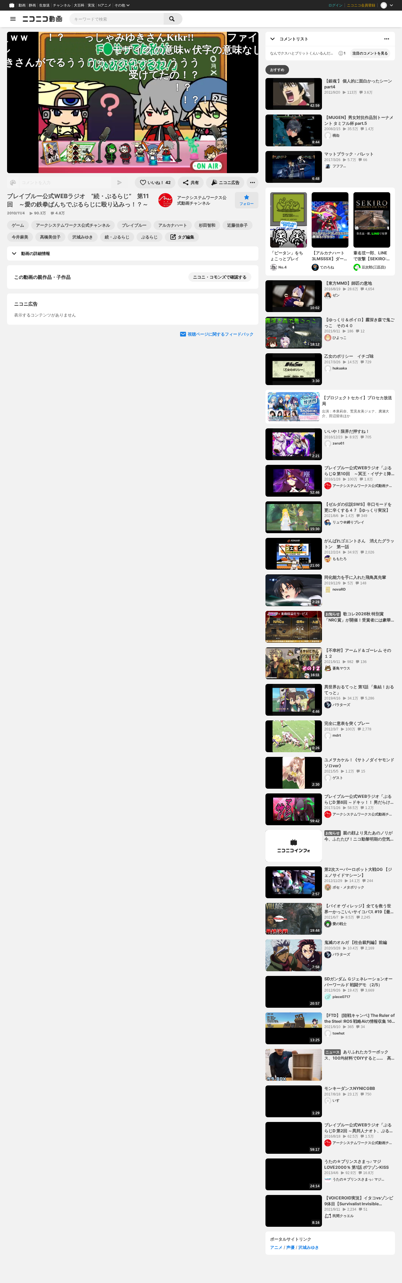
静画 (32, 5)
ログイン (335, 5)
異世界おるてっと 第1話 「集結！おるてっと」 (359, 689)
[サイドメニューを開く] (13, 19)
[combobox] (116, 19)
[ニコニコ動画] (42, 19)
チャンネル (62, 5)
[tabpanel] (330, 652)
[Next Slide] (246, 392)
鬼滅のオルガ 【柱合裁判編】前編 (355, 942)
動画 (22, 5)
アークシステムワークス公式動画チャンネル (202, 200)
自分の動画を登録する (47, 337)
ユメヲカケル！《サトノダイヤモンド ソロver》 (359, 762)
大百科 (79, 5)
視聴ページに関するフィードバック (221, 448)
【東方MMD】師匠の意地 (348, 283)
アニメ (276, 1247)
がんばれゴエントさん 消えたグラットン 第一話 (359, 543)
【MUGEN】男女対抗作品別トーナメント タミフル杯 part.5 (358, 120)
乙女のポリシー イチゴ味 (349, 356)
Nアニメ (104, 5)
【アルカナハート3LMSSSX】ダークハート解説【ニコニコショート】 (330, 255)
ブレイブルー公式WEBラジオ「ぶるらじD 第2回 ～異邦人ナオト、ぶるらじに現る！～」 (358, 1127)
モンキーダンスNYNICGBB (349, 1088)
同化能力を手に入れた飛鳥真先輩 (355, 577)
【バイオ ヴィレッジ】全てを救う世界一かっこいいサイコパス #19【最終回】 (359, 908)
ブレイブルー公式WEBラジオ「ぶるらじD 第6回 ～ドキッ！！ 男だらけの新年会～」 (359, 799)
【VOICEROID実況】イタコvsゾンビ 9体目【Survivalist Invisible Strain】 (359, 1200)
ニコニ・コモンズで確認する (220, 276)
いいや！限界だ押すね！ (347, 431)
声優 (290, 1247)
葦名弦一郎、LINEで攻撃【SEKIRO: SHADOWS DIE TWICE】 (370, 255)
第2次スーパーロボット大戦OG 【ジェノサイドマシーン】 (358, 872)
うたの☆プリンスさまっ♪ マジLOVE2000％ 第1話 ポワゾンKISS (356, 1164)
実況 (91, 5)
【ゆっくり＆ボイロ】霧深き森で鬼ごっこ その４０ (359, 322)
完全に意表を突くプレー (347, 723)
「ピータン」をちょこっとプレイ (286, 255)
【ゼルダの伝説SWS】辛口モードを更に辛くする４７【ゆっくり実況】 (358, 507)
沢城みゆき (308, 1247)
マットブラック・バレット (349, 153)
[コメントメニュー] (387, 39)
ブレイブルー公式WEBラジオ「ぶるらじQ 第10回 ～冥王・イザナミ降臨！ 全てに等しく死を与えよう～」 (358, 470)
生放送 (44, 5)
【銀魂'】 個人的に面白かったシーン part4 (358, 83)
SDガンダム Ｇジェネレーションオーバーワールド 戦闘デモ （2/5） (358, 981)
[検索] (173, 19)
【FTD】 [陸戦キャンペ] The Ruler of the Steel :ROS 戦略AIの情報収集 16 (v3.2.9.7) (359, 1018)
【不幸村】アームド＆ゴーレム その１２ (357, 653)
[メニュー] (252, 182)
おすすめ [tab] (277, 69)
